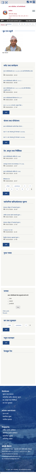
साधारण (11, 301)
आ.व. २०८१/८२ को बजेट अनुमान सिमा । (13, 105)
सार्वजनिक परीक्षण (7, 439)
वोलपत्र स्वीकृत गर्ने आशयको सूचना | (11, 222)
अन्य (6, 112)
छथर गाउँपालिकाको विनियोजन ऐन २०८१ (12, 97)
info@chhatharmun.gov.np (10, 454)
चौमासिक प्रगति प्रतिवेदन (10, 433)
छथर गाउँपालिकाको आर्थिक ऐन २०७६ (12, 171)
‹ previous (17, 186)
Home (2, 25)
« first (7, 186)
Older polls (6, 311)
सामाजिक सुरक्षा (7, 416)
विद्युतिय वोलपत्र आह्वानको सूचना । (11, 237)
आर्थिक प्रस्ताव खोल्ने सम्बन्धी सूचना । (12, 215)
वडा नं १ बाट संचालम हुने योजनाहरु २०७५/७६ (14, 131)
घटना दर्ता (5, 413)
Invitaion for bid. (8, 230)
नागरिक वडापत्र (7, 419)
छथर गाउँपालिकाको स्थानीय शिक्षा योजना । (13, 126)
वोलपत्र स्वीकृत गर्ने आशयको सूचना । (12, 207)
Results (5, 313)
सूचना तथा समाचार (8, 394)
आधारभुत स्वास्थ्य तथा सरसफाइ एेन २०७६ (13, 164)
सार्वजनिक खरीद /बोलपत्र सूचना (12, 397)
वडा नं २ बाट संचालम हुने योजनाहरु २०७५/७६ (14, 137)
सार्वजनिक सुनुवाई (8, 436)
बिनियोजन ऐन (6, 179)
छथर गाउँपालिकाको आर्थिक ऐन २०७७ (12, 156)
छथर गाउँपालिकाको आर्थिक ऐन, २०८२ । (12, 80)
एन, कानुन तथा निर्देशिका (10, 400)
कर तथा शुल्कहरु (7, 403)
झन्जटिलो (11, 303)
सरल (10, 298)
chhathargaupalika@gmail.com (11, 456)
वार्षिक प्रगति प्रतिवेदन (9, 430)
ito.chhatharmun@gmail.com (10, 458)
